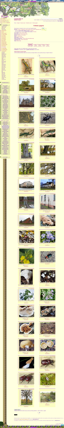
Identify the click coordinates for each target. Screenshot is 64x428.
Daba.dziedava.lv (6, 22)
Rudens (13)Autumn (44, 45)
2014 (50, 385)
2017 (51, 226)
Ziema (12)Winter (47, 45)
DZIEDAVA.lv (33, 1)
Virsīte (25, 32)
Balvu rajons (3, 28)
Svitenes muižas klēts (24, 39)
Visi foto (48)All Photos (30, 44)
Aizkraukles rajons (4, 26)
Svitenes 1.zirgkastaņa (21, 29)
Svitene (23, 32)
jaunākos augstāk (30, 46)
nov (44, 46)
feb (48, 46)
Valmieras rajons (4, 77)
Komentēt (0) (26, 76)
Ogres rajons (3, 68)
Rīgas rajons (3, 72)
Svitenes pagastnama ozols (37, 29)
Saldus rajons (3, 73)
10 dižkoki (31, 30)
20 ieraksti (34, 31)
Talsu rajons (3, 74)
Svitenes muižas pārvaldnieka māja (28, 38)
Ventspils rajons (4, 79)
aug (40, 46)
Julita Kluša (32, 79)
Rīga (2, 71)
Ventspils (3, 78)
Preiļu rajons (3, 69)
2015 (25, 75)
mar (34, 46)
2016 (53, 107)
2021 (31, 107)
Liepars (20, 32)
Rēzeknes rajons (4, 70)
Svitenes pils (21, 37)
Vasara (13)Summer (40, 45)
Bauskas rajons (4, 29)
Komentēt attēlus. (23, 51)
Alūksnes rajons (4, 27)
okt (43, 46)
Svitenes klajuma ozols (28, 29)
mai (36, 46)
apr (35, 46)
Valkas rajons (3, 76)
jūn (38, 46)
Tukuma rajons (4, 75)
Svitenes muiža (19, 36)
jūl (39, 46)
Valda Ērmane (32, 58)
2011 (29, 91)
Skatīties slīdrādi (17, 51)
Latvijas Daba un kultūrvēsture (18, 19)
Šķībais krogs (19, 40)
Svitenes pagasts (35, 22)
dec (46, 46)
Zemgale (18, 22)
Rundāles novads (29, 22)
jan (47, 46)
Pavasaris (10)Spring (35, 45)
